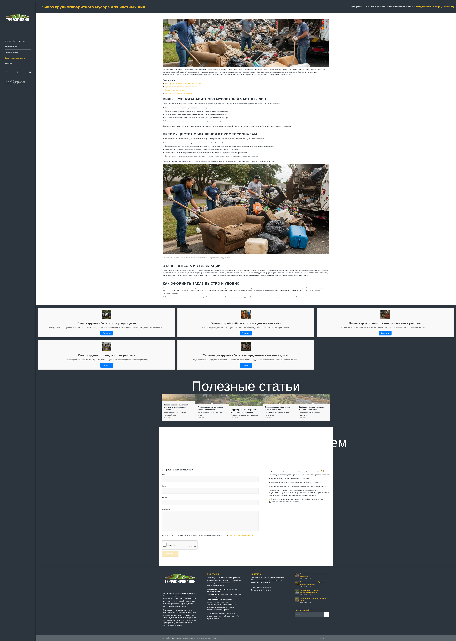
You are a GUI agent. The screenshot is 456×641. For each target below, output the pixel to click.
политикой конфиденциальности (241, 535)
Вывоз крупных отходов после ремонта (106, 355)
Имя (164, 474)
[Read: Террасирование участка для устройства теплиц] (297, 599)
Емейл (164, 486)
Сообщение (166, 509)
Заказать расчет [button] (213, 609)
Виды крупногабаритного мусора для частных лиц (183, 83)
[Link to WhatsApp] (18, 72)
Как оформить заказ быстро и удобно (178, 93)
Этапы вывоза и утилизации (175, 90)
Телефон (165, 497)
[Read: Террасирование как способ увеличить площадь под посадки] (297, 583)
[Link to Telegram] (6, 72)
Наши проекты (224, 609)
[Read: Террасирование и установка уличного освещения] (297, 575)
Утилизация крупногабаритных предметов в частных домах (246, 355)
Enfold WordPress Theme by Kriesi (207, 638)
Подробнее (107, 333)
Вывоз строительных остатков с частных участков (385, 323)
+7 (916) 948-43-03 (18, 83)
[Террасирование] (18, 18)
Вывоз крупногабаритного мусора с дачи (106, 323)
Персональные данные (188, 638)
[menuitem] (18, 41)
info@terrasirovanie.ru (17, 81)
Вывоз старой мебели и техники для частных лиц (246, 323)
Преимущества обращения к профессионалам (182, 87)
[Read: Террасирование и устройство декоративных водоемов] (297, 591)
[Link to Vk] (30, 72)
